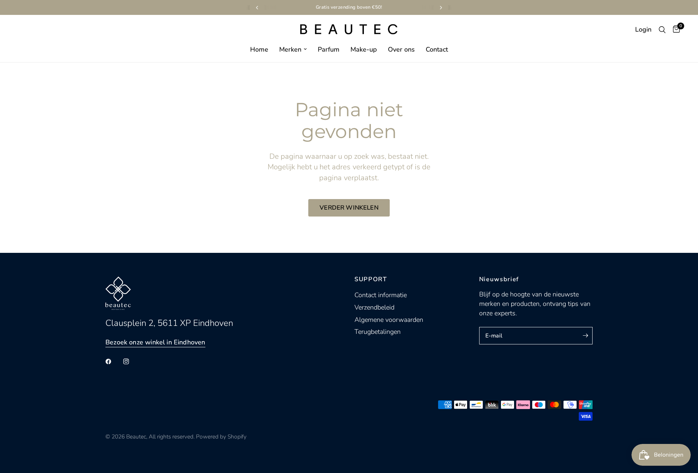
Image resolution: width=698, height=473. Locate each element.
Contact (437, 49)
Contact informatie (380, 295)
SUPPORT (370, 279)
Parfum (329, 49)
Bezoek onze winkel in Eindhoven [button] (155, 342)
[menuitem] (259, 49)
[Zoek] (662, 30)
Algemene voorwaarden (388, 319)
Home (259, 49)
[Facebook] (113, 361)
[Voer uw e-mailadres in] (585, 335)
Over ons (401, 49)
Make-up (363, 49)
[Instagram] (131, 361)
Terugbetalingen (377, 331)
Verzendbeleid (374, 307)
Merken (290, 49)
